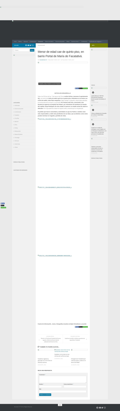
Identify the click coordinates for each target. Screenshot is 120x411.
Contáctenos (84, 41)
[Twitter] (30, 45)
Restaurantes (18, 131)
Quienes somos (74, 41)
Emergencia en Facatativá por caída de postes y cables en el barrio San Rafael (78, 360)
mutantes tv (43, 59)
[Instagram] (33, 45)
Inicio (15, 41)
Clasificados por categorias (95, 41)
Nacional (26, 41)
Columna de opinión (59, 41)
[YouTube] (28, 45)
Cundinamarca (33, 41)
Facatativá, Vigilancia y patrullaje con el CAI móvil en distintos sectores (45, 360)
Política (20, 41)
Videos (67, 41)
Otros (16, 124)
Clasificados (17, 105)
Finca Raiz (17, 118)
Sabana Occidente (49, 41)
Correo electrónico (68, 384)
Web (40, 389)
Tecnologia (17, 137)
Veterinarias (17, 144)
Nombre (41, 384)
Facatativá (40, 41)
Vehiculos (17, 140)
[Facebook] (26, 45)
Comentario (42, 374)
